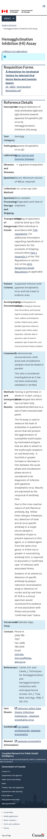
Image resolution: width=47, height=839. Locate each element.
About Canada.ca (10, 820)
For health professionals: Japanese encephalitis (27, 730)
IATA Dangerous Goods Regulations (24, 268)
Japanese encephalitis (29, 741)
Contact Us (6, 771)
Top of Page (6, 835)
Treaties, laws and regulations (13, 787)
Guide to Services (9, 25)
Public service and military (11, 779)
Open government (8, 803)
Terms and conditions (12, 824)
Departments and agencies (12, 775)
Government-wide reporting (12, 791)
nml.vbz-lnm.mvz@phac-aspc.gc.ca (23, 658)
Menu (8, 18)
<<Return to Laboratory (14, 51)
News (4, 783)
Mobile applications (11, 816)
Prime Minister (7, 795)
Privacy (6, 828)
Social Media (8, 812)
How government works (11, 799)
